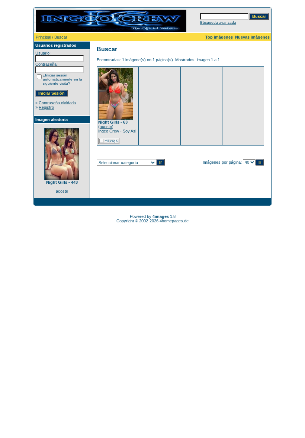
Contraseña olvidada (57, 103)
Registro (46, 107)
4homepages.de (174, 221)
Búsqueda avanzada (218, 22)
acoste (106, 126)
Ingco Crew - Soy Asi (117, 131)
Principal (43, 37)
